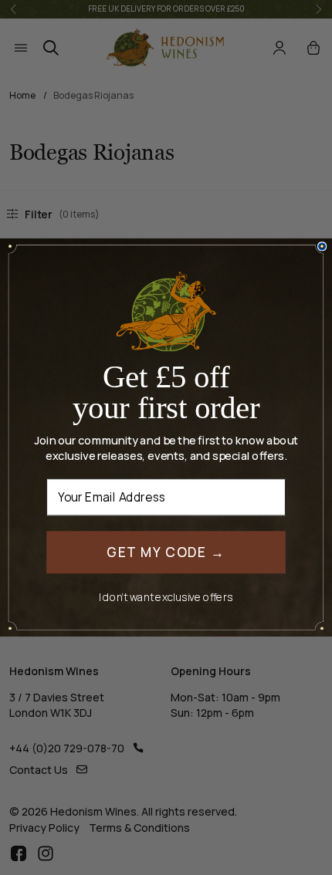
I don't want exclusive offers (166, 597)
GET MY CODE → (166, 551)
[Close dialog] (322, 246)
